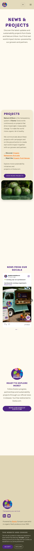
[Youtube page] (9, 515)
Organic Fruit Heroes (21, 158)
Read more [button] (8, 285)
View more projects (14, 176)
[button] (2, 300)
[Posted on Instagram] (28, 276)
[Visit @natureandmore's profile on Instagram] (5, 276)
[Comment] (8, 324)
